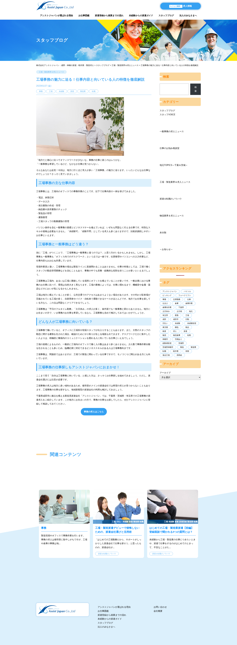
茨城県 (181, 343)
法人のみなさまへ (188, 15)
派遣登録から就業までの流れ (109, 15)
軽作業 (175, 351)
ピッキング (167, 295)
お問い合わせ (160, 607)
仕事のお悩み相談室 (169, 148)
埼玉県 (165, 315)
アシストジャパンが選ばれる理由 (56, 15)
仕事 (189, 299)
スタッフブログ (166, 15)
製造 (182, 347)
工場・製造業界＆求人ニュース (51, 72)
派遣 (185, 331)
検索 (195, 89)
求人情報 (181, 6)
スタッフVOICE (167, 114)
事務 (164, 299)
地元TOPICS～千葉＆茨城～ (174, 165)
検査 (164, 331)
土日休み (166, 311)
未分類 (163, 232)
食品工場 (166, 355)
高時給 (179, 355)
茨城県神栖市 (168, 347)
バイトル (187, 291)
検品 (187, 327)
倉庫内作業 (167, 307)
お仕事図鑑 (83, 15)
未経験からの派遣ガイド (141, 15)
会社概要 (158, 611)
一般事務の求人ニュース (172, 131)
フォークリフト (184, 295)
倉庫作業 (189, 303)
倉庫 (176, 303)
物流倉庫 (176, 335)
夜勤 (176, 315)
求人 (175, 331)
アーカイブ (165, 373)
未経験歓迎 (191, 323)
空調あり (178, 339)
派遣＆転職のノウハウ (171, 199)
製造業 (193, 347)
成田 (164, 319)
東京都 (165, 327)
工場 (187, 315)
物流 (164, 335)
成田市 (175, 319)
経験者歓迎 (167, 343)
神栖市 (165, 339)
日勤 (187, 319)
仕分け (165, 303)
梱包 (176, 327)
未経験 (177, 323)
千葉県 (181, 307)
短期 (189, 335)
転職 (164, 351)
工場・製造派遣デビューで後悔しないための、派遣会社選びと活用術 (118, 524)
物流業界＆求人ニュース (172, 215)
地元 (191, 311)
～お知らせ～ (166, 249)
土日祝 (179, 311)
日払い (165, 323)
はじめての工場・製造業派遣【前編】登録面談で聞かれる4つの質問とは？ (172, 524)
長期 (187, 351)
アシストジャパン (170, 291)
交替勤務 (176, 299)
